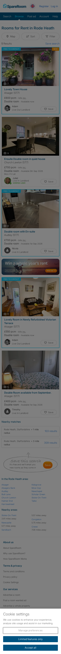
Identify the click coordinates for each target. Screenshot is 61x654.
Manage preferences (30, 630)
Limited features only (30, 639)
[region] (30, 631)
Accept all (30, 647)
